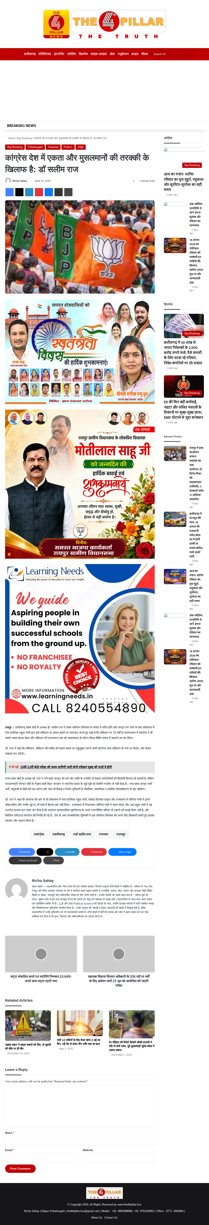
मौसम (144, 54)
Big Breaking (24, 138)
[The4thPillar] (104, 24)
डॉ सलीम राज (83, 834)
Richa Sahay (19, 181)
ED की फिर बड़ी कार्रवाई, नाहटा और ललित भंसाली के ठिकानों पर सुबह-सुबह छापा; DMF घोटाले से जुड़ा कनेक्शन (183, 410)
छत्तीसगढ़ (30, 54)
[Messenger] (49, 192)
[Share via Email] (58, 192)
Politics (68, 147)
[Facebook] (10, 192)
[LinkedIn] (29, 192)
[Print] (68, 192)
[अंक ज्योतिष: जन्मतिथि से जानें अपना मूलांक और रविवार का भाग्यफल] (175, 209)
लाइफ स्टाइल (99, 54)
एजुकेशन (123, 54)
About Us (96, 1217)
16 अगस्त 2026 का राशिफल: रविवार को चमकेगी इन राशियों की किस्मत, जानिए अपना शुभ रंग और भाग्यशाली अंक (196, 261)
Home (11, 138)
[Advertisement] (104, 90)
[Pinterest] (39, 192)
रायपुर (80, 147)
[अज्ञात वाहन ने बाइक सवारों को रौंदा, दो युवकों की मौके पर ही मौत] (28, 1025)
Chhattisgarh (35, 147)
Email (9, 1150)
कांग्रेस (40, 834)
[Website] (34, 923)
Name (9, 1132)
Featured (53, 147)
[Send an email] (29, 181)
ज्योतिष (71, 54)
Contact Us (111, 1217)
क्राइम (134, 54)
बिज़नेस (83, 54)
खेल (112, 54)
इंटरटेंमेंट (59, 54)
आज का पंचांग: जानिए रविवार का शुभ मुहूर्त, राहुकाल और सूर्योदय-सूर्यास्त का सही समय (183, 182)
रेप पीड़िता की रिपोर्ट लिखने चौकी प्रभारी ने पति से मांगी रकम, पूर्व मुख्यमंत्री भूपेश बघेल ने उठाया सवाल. (132, 1046)
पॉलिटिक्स (44, 54)
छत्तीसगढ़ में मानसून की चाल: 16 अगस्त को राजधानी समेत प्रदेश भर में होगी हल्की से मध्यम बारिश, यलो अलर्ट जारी (196, 535)
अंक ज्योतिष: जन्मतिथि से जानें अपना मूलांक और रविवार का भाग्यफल (196, 215)
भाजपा (104, 834)
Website (88, 1150)
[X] (19, 192)
